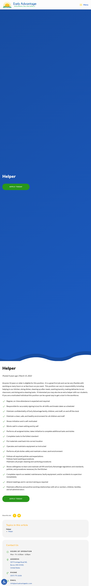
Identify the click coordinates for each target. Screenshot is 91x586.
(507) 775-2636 (16, 574)
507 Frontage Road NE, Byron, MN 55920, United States (18, 563)
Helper (8, 529)
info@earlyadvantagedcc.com (21, 581)
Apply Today (15, 187)
